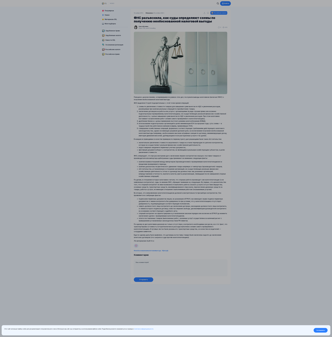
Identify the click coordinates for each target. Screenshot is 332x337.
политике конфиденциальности (143, 329)
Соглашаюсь (320, 330)
